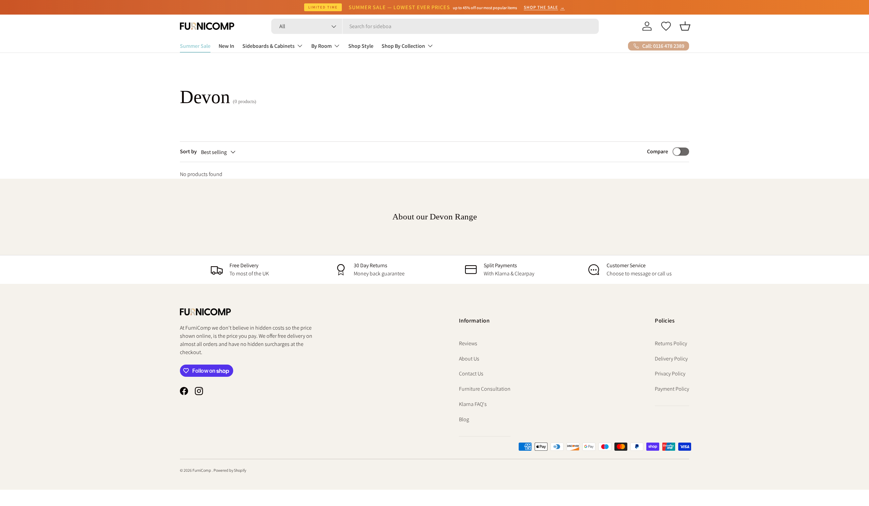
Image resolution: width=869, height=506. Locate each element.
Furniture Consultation (485, 388)
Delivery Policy (671, 358)
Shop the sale (544, 7)
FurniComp (202, 470)
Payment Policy (672, 388)
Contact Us (471, 373)
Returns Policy (671, 343)
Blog (464, 419)
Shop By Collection (403, 46)
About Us (469, 358)
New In (226, 46)
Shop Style (360, 46)
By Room (321, 46)
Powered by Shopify (230, 470)
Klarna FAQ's (473, 404)
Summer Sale (195, 46)
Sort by (188, 151)
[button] (685, 26)
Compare (657, 151)
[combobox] (435, 26)
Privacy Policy (670, 373)
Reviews (468, 343)
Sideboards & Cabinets (268, 46)
